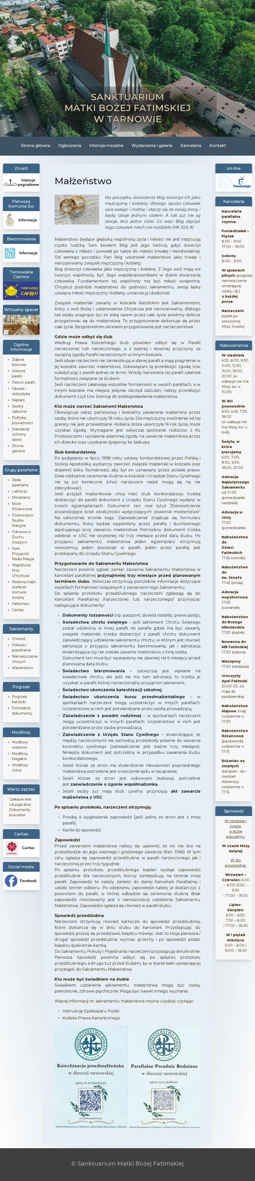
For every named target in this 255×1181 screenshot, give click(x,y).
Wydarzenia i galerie (151, 145)
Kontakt (217, 145)
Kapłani (18, 400)
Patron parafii (23, 382)
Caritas (18, 610)
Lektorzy (19, 491)
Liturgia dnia (20, 804)
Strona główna (35, 145)
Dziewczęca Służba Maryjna (22, 520)
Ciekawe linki (20, 799)
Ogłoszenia (69, 145)
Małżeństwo (22, 668)
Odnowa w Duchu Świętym (21, 537)
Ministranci (21, 497)
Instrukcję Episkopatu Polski (91, 1011)
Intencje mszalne (106, 145)
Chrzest (18, 638)
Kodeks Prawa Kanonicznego (91, 1018)
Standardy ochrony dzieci (21, 434)
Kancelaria (190, 145)
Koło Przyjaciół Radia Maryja (23, 553)
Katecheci (20, 603)
